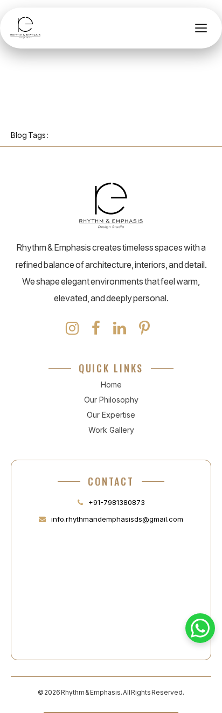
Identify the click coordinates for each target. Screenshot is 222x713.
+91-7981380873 (116, 502)
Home (111, 384)
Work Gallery (111, 429)
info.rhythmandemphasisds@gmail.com (117, 519)
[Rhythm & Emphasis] (25, 28)
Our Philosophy (111, 399)
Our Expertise (111, 414)
